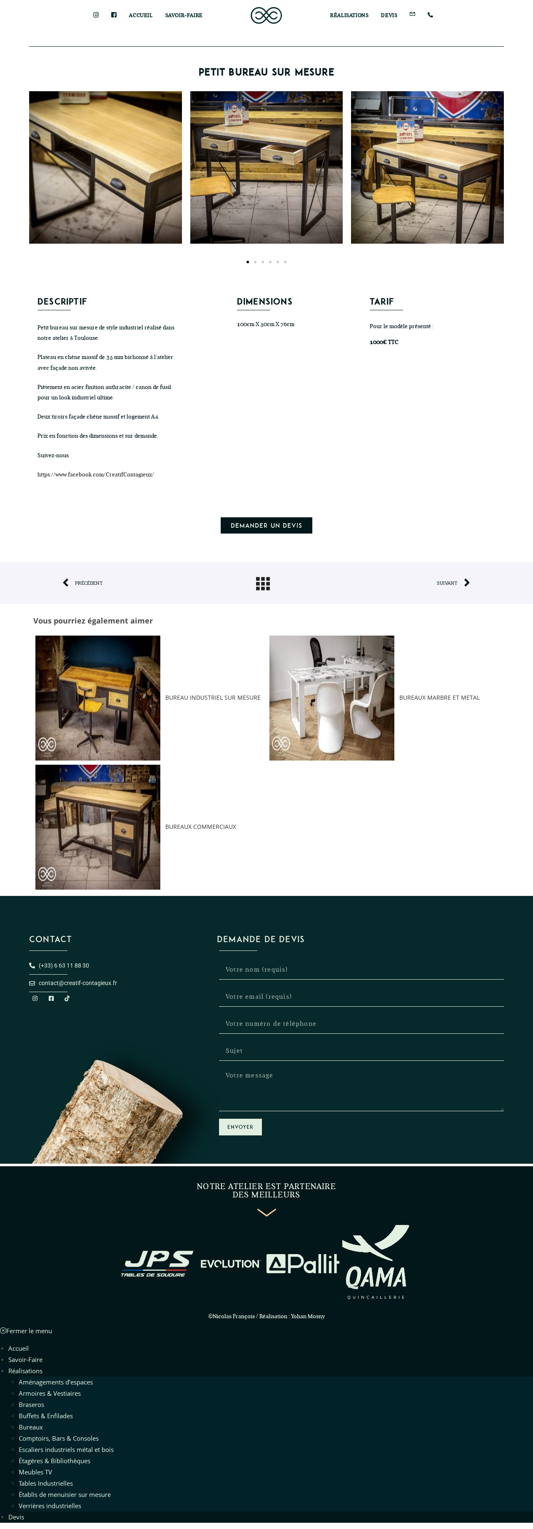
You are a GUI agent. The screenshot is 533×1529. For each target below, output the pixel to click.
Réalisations (25, 1371)
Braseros (31, 1404)
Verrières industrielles (50, 1506)
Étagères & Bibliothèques (54, 1461)
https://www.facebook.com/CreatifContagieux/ (95, 474)
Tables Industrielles (46, 1483)
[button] (248, 262)
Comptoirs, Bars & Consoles (59, 1438)
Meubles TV (35, 1472)
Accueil (18, 1348)
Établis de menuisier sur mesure (65, 1494)
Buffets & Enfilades (46, 1416)
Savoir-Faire (25, 1359)
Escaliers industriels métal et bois (66, 1449)
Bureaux (31, 1427)
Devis (16, 1517)
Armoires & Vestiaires (50, 1393)
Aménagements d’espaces (56, 1382)
